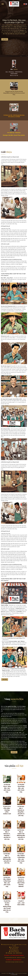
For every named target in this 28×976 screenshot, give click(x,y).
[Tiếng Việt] (24, 4)
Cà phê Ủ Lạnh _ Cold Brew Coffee (21, 902)
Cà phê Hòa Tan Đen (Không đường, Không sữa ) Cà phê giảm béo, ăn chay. (7, 906)
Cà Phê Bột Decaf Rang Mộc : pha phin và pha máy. (21, 788)
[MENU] (2, 4)
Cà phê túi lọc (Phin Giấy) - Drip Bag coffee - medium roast (7, 810)
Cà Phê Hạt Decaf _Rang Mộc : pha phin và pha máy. (7, 788)
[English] (26, 4)
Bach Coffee (11, 973)
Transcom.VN (14, 974)
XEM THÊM (5, 39)
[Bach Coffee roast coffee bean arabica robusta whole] (14, 4)
